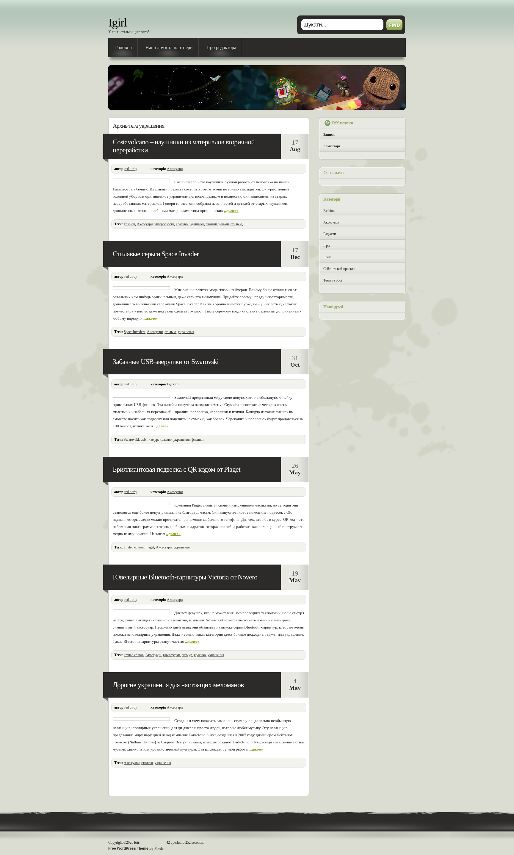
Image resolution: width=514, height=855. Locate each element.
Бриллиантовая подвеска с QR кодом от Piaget (176, 469)
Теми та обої (332, 280)
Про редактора (221, 47)
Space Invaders (134, 332)
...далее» (231, 210)
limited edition (134, 547)
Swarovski (131, 439)
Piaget (149, 547)
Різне (327, 257)
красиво (182, 224)
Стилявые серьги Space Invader (156, 254)
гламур (153, 439)
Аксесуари (175, 169)
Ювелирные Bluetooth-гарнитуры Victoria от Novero (185, 577)
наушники (196, 224)
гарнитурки (171, 655)
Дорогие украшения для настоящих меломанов (178, 685)
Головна (123, 47)
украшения (186, 332)
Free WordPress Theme (128, 848)
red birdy (130, 169)
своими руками (217, 224)
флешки (197, 439)
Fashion (129, 224)
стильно (236, 224)
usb (143, 439)
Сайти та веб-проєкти (339, 269)
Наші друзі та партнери (169, 47)
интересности (164, 224)
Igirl (117, 22)
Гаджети (173, 384)
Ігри (326, 245)
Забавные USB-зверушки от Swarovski (166, 361)
